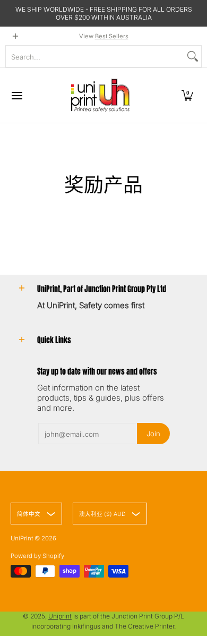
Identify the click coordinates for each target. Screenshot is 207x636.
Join (153, 433)
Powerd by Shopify (37, 555)
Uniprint (60, 616)
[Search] (192, 56)
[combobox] (95, 56)
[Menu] (16, 95)
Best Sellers (111, 36)
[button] (187, 95)
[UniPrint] (100, 95)
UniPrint (22, 538)
